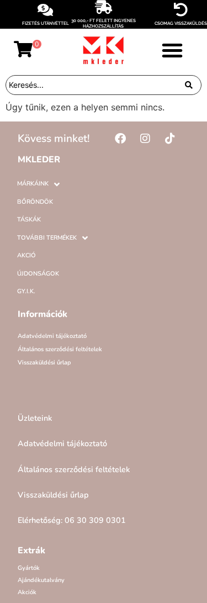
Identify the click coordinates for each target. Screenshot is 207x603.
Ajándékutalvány (41, 580)
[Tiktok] (170, 139)
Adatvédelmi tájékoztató (52, 336)
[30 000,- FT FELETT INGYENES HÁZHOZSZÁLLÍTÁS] (103, 7)
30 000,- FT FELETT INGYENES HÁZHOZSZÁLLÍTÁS (103, 23)
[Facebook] (120, 139)
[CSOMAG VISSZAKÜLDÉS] (181, 10)
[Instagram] (145, 139)
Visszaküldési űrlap (44, 362)
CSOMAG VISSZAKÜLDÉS (181, 23)
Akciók (27, 592)
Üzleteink (35, 418)
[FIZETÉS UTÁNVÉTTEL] (45, 10)
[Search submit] (189, 85)
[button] (172, 50)
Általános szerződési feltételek (60, 349)
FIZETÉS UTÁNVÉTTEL (45, 23)
